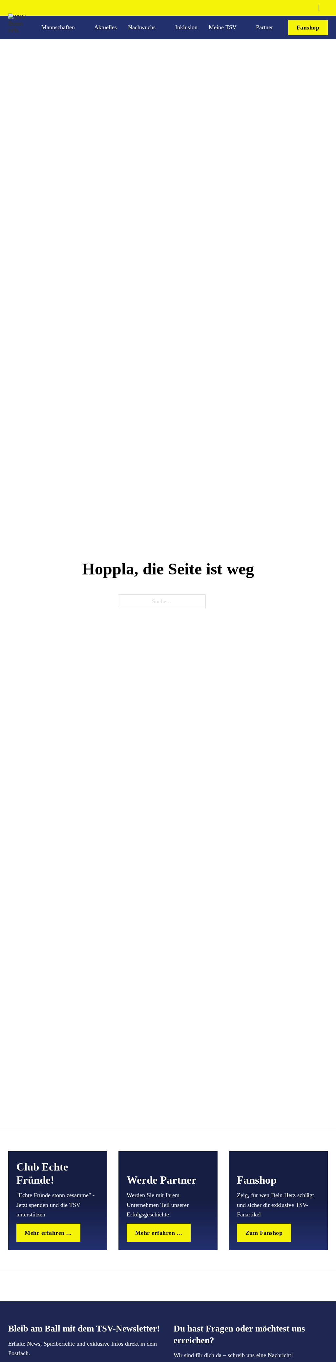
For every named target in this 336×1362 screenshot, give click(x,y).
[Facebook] (279, 7)
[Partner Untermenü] (279, 27)
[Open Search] (325, 8)
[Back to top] (312, 1342)
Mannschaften (58, 27)
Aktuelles (105, 27)
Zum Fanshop (264, 1233)
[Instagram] (289, 7)
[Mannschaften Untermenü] (81, 27)
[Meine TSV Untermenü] (243, 27)
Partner (264, 27)
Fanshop (308, 27)
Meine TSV (223, 27)
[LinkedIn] (310, 7)
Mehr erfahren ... (48, 1233)
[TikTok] (300, 7)
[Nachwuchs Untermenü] (162, 27)
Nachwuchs (142, 27)
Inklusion (186, 27)
